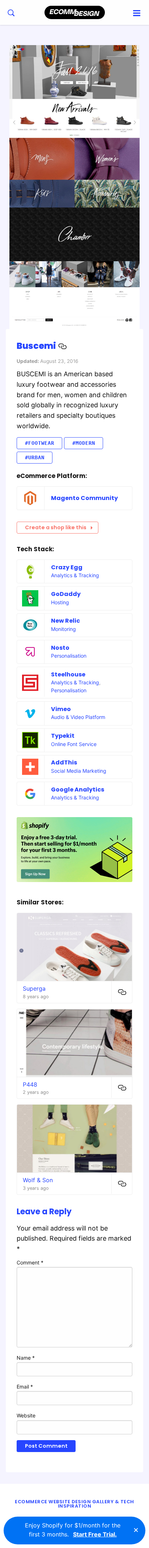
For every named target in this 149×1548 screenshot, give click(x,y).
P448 (30, 1084)
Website (26, 1415)
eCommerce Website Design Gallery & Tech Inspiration (74, 1504)
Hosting (60, 602)
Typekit (62, 736)
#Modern (83, 443)
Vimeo (61, 709)
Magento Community (84, 498)
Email (25, 1386)
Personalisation (68, 656)
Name (26, 1358)
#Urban (34, 457)
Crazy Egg (66, 567)
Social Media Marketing (78, 771)
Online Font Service (74, 744)
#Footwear (39, 443)
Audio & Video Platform (78, 717)
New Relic (65, 621)
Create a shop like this (55, 527)
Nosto (60, 648)
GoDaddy (66, 594)
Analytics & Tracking (75, 575)
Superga (34, 988)
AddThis (64, 762)
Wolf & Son (38, 1180)
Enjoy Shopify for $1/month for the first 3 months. (72, 1530)
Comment (30, 1262)
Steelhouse (68, 674)
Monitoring (63, 629)
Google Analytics (77, 789)
